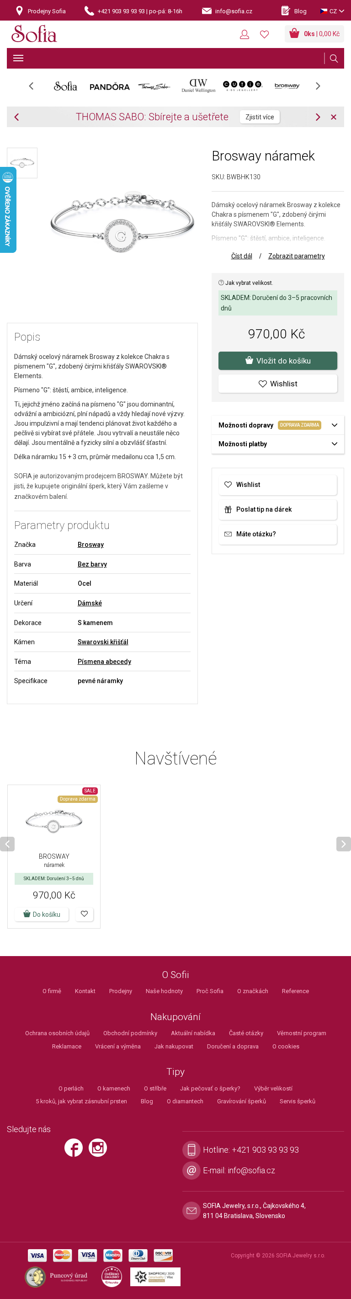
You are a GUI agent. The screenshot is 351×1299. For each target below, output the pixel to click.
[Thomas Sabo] (154, 86)
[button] (84, 914)
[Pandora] (110, 86)
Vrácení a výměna (118, 1046)
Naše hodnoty (164, 991)
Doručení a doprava (233, 1046)
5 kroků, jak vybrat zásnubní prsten (81, 1101)
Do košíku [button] (46, 914)
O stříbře (155, 1088)
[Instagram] (100, 1151)
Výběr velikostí (273, 1088)
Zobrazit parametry (296, 256)
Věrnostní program (301, 1033)
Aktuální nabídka (193, 1033)
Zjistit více (259, 117)
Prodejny (120, 991)
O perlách (71, 1088)
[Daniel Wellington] (198, 86)
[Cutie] (243, 86)
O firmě (52, 991)
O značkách (252, 991)
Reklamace (66, 1046)
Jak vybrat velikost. (248, 283)
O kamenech (113, 1088)
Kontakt (85, 991)
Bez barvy (92, 564)
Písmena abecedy (104, 661)
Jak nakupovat (173, 1046)
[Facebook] (76, 1151)
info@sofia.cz (251, 1170)
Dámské (90, 603)
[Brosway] (287, 86)
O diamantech (185, 1101)
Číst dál (241, 256)
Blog (147, 1101)
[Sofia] (34, 35)
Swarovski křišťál (103, 642)
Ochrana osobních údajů (57, 1033)
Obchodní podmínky (130, 1033)
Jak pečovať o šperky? (210, 1088)
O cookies (285, 1046)
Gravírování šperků (241, 1101)
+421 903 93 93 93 (265, 1150)
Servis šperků (297, 1101)
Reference (295, 991)
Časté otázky (246, 1033)
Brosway (91, 544)
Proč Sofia (210, 991)
